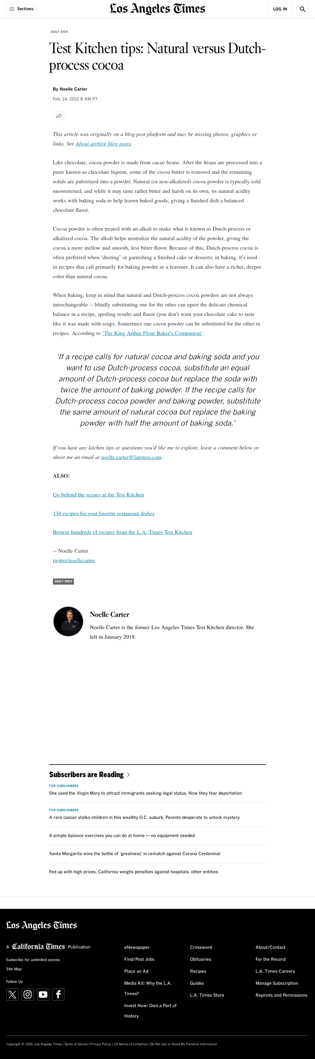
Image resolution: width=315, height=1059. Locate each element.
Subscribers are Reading (86, 774)
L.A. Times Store (207, 995)
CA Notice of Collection (131, 1044)
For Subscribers (64, 786)
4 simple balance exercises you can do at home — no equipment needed (122, 836)
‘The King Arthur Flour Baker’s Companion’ (152, 333)
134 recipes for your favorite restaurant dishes (103, 513)
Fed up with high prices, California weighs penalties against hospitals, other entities (133, 872)
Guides (197, 983)
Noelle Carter (73, 89)
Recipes (198, 971)
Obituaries (200, 959)
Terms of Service (76, 1044)
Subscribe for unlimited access (33, 960)
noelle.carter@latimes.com (131, 457)
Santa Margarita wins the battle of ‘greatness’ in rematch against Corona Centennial (134, 854)
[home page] (157, 8)
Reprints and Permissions (281, 995)
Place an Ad (136, 971)
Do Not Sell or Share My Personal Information (183, 1044)
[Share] (59, 115)
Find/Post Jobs (139, 959)
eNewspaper (137, 947)
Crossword (201, 947)
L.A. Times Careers (275, 971)
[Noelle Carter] (68, 621)
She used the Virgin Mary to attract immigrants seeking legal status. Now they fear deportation (145, 793)
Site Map (14, 969)
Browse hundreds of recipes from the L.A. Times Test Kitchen (122, 531)
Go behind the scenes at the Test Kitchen (98, 494)
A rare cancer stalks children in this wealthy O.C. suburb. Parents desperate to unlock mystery (144, 818)
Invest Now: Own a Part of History (150, 1011)
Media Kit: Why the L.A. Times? (148, 988)
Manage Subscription (277, 983)
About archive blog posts (103, 143)
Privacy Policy (100, 1044)
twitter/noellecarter (74, 560)
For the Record (270, 959)
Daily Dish (59, 31)
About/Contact (270, 947)
